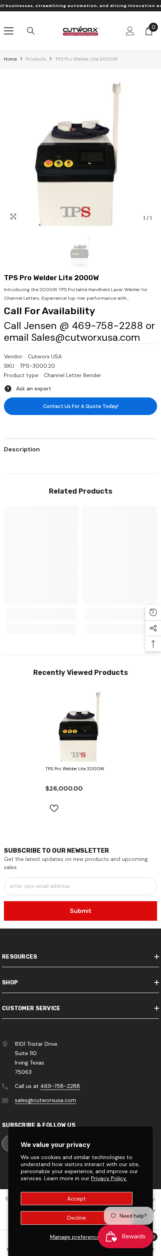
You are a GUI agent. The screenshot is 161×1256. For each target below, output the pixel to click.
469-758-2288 (60, 1086)
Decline (76, 1217)
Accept (76, 1198)
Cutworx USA (45, 356)
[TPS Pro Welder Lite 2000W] (80, 724)
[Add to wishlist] (54, 808)
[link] (41, 614)
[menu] (8, 31)
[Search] (31, 31)
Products (36, 59)
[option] (80, 149)
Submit (80, 911)
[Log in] (130, 31)
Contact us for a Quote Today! (80, 406)
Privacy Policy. (109, 1178)
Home (10, 59)
